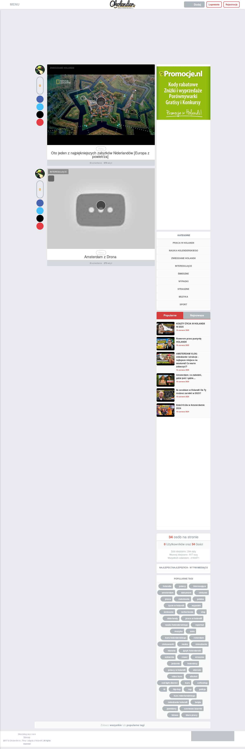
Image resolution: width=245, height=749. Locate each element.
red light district (170, 682)
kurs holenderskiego (175, 637)
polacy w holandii (176, 669)
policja (202, 689)
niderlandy (172, 618)
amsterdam (168, 592)
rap (190, 689)
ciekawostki (168, 644)
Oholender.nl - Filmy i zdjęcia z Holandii (26, 740)
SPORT (183, 304)
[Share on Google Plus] (40, 114)
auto (192, 631)
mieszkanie (201, 644)
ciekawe (203, 592)
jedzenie (175, 663)
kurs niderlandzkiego (184, 695)
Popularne (170, 315)
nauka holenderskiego (176, 624)
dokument (186, 592)
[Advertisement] (122, 36)
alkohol (193, 676)
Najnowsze (197, 315)
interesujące (199, 586)
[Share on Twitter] (40, 106)
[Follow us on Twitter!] (207, 736)
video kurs (177, 676)
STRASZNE (183, 289)
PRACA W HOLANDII (183, 242)
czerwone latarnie (193, 708)
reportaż (199, 624)
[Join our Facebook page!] (196, 736)
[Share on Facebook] (40, 99)
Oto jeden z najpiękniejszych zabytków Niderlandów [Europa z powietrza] (100, 154)
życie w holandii (176, 605)
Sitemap (26, 737)
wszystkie (116, 725)
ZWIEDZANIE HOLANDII (62, 67)
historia (172, 650)
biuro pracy (191, 715)
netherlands (187, 611)
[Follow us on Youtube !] (228, 736)
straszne (199, 657)
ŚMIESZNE (183, 273)
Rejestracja (231, 4)
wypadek (196, 605)
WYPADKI (183, 281)
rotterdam (199, 637)
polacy (182, 586)
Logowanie (214, 4)
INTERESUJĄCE (58, 171)
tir (164, 689)
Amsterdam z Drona (100, 256)
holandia (167, 586)
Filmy (101, 148)
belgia (198, 702)
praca (168, 599)
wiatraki (197, 669)
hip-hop (177, 689)
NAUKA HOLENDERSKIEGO (183, 250)
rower (185, 657)
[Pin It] (40, 122)
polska (200, 599)
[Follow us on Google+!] (218, 736)
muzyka (179, 631)
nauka (185, 644)
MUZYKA (183, 296)
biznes (175, 715)
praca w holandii (193, 618)
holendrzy (192, 663)
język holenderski (192, 650)
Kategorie (184, 235)
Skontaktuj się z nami (27, 734)
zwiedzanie (184, 599)
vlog (203, 611)
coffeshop (202, 682)
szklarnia (169, 657)
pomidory (171, 708)
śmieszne (169, 611)
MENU (14, 4)
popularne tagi (136, 725)
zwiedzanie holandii (177, 702)
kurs (187, 682)
